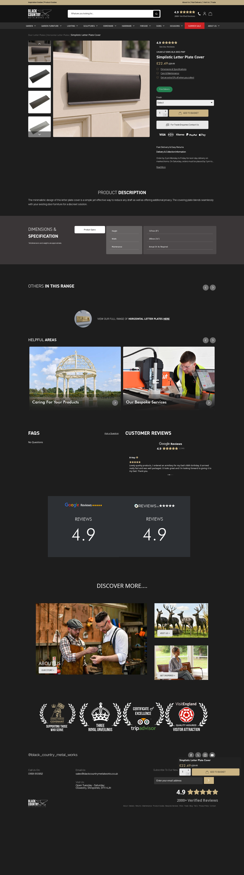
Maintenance (147, 806)
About (125, 806)
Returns (138, 806)
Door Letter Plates (37, 35)
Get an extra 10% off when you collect (177, 78)
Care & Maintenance (170, 73)
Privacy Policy (204, 806)
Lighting (71, 26)
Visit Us (206, 2)
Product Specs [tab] (90, 229)
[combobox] (114, 14)
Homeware (108, 26)
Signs (159, 26)
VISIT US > (165, 633)
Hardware (127, 26)
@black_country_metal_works (52, 755)
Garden (29, 26)
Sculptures (89, 26)
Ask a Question (111, 433)
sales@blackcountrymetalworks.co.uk (97, 774)
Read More (161, 167)
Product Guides (50, 2)
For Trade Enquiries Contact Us (185, 125)
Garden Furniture (50, 26)
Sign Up (209, 780)
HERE (166, 319)
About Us (186, 2)
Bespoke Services (171, 806)
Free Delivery (164, 89)
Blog (191, 806)
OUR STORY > (48, 670)
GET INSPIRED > (167, 675)
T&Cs (196, 806)
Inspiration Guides (35, 2)
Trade (213, 2)
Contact (213, 806)
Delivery (131, 806)
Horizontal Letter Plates (58, 35)
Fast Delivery (196, 2)
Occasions (175, 26)
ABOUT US (50, 663)
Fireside (144, 26)
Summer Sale (194, 26)
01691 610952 (35, 774)
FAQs (181, 806)
